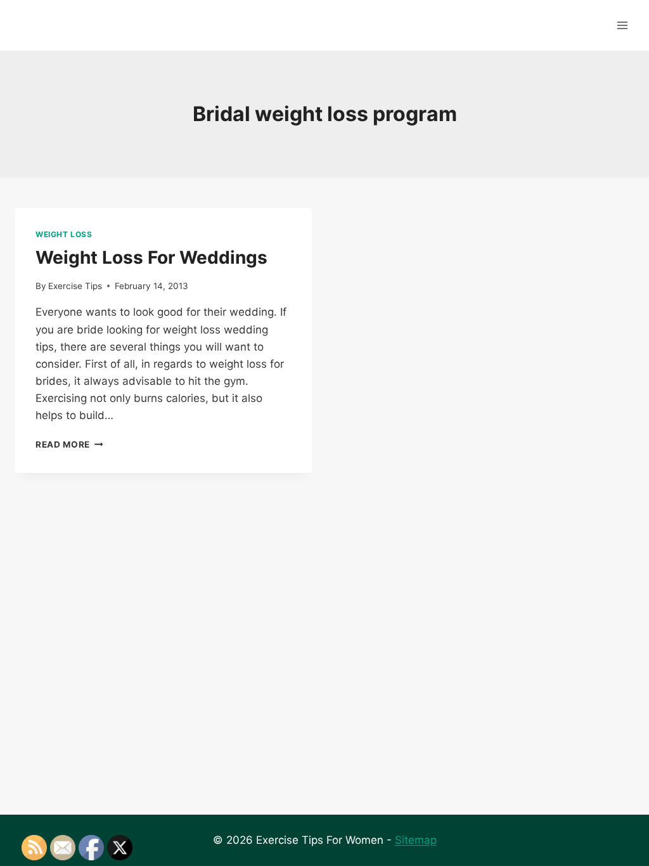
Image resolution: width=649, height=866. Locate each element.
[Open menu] (622, 25)
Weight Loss (64, 234)
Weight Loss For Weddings (151, 257)
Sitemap (416, 840)
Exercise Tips (75, 286)
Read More (69, 444)
